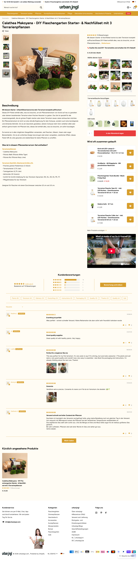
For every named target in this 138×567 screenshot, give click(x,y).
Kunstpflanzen (53, 523)
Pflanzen (38, 13)
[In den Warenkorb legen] (130, 153)
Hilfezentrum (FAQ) (123, 2)
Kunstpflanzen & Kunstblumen (54, 13)
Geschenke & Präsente (103, 13)
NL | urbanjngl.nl (77, 538)
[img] (51, 314)
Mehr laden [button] (69, 441)
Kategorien (52, 508)
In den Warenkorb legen (115, 133)
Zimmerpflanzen (54, 514)
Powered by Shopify (37, 554)
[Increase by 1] (92, 131)
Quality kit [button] (116, 298)
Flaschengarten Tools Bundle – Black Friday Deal (111, 177)
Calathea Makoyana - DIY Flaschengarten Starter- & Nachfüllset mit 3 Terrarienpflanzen (14, 483)
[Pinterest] (101, 513)
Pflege (70, 13)
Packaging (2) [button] (81, 298)
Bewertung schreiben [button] (113, 285)
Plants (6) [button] (15, 298)
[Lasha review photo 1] (51, 368)
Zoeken (41, 7)
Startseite (5, 18)
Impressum (75, 535)
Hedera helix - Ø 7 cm (105, 204)
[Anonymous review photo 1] (51, 397)
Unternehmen (118, 13)
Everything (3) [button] (53, 298)
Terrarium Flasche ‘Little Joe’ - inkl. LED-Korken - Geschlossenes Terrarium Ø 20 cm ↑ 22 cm (110, 217)
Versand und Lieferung (80, 517)
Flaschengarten (12, 13)
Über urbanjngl (77, 511)
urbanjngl (75, 508)
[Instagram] (96, 513)
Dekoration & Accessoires (84, 13)
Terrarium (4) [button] (27, 298)
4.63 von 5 (29, 284)
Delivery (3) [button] (40, 298)
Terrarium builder (27, 13)
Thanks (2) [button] (105, 298)
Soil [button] (125, 298)
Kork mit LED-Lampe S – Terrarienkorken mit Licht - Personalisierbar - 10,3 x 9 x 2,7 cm (111, 151)
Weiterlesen (105, 43)
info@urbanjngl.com (12, 522)
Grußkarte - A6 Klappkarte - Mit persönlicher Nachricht (109, 164)
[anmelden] (129, 7)
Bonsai (50, 529)
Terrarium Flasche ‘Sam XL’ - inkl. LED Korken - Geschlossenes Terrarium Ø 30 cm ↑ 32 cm (110, 190)
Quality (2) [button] (93, 298)
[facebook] (105, 513)
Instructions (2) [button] (67, 298)
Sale (49, 535)
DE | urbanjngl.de (78, 540)
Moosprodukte (53, 526)
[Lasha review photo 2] (63, 368)
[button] (75, 67)
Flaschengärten (53, 511)
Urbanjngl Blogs (77, 526)
